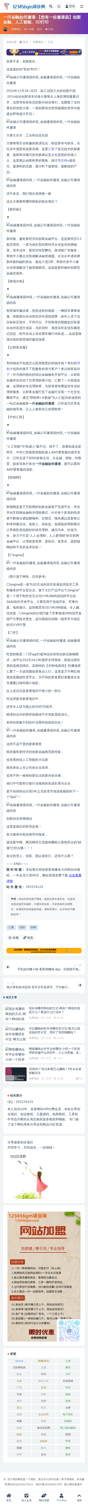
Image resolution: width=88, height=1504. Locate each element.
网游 (19, 1434)
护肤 (43, 1394)
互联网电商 (19, 1367)
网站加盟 (44, 1500)
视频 (19, 1448)
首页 (25, 42)
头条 (19, 1381)
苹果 (67, 1441)
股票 (19, 1441)
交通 (43, 1367)
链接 (29, 937)
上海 (67, 1361)
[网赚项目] (44, 1361)
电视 (43, 1421)
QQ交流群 (18, 1156)
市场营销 (68, 1381)
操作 (19, 1401)
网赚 (43, 1434)
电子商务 (68, 1414)
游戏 (19, 1414)
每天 (43, 1407)
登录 (72, 6)
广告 (19, 1387)
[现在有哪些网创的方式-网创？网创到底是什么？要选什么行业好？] (16, 1019)
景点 (19, 1407)
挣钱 (67, 1394)
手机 (67, 1387)
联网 (64, 160)
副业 (19, 1374)
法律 (67, 1407)
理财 (22, 927)
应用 (43, 1387)
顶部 (79, 1500)
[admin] (5, 29)
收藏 (15, 937)
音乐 (43, 1454)
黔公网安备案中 (73, 1484)
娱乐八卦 (43, 1381)
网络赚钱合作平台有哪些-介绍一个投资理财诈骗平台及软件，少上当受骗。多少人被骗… (55, 1052)
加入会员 (26, 1500)
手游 (19, 1394)
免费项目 (16, 29)
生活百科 (43, 1414)
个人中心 (61, 1500)
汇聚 (51, 149)
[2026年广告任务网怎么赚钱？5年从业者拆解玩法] (16, 1078)
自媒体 (43, 1441)
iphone (19, 1361)
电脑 (19, 1421)
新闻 (67, 1401)
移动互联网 (43, 1428)
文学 (43, 1401)
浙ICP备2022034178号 (49, 1484)
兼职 (67, 1367)
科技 (19, 1428)
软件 (19, 1454)
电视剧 (68, 1421)
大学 (67, 1374)
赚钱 (67, 1448)
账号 (43, 1448)
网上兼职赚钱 (68, 1428)
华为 (43, 1374)
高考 (67, 1454)
